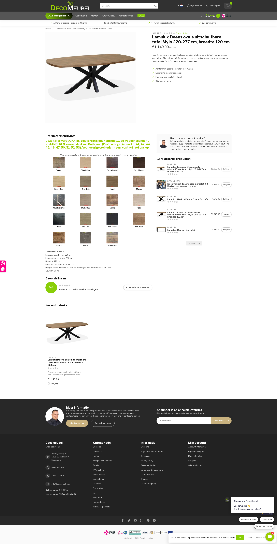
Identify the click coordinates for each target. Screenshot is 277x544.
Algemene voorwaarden (152, 451)
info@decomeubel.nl (207, 143)
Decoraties (98, 488)
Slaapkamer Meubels (102, 460)
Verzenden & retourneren (152, 470)
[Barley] (58, 170)
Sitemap (144, 479)
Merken (94, 15)
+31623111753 (58, 475)
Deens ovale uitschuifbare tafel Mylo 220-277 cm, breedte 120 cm (84, 28)
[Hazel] (112, 181)
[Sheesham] (112, 237)
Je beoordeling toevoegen (138, 287)
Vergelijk (55, 383)
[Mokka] (112, 200)
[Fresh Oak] (59, 181)
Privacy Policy (147, 460)
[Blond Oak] (85, 170)
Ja (240, 537)
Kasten (96, 456)
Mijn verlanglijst (195, 456)
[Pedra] (85, 237)
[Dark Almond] (112, 170)
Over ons (145, 446)
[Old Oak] (85, 218)
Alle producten (195, 465)
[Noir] (59, 218)
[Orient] (59, 237)
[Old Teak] (139, 218)
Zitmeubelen (98, 479)
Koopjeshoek (99, 502)
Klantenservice (126, 15)
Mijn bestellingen (196, 451)
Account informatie (197, 446)
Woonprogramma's (101, 506)
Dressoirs (97, 451)
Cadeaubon (81, 15)
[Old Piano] (112, 218)
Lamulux (156, 33)
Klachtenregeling (148, 483)
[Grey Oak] (85, 181)
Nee (250, 537)
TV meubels (98, 470)
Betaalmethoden (148, 465)
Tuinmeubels (99, 474)
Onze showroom (102, 423)
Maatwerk (97, 497)
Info (95, 493)
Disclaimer (145, 456)
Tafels (96, 465)
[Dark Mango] (139, 162)
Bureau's (97, 446)
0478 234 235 (58, 467)
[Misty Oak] (85, 200)
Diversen (97, 483)
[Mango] (139, 181)
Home (48, 28)
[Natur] (139, 200)
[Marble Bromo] (59, 200)
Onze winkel (108, 15)
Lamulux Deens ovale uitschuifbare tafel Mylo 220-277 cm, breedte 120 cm (67, 362)
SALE (141, 15)
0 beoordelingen (183, 33)
